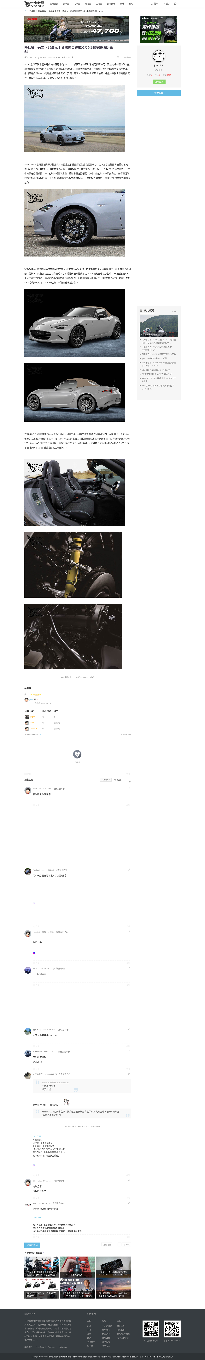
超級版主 (159, 70)
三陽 (89, 1330)
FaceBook (40, 1347)
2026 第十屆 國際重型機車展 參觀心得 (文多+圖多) (158, 387)
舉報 (128, 774)
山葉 (89, 1334)
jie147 (31, 700)
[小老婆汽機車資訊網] (34, 6)
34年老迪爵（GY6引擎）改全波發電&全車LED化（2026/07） (159, 364)
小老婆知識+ (107, 1326)
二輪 (89, 1321)
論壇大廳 (111, 4)
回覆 (29, 774)
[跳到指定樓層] (129, 782)
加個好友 (159, 82)
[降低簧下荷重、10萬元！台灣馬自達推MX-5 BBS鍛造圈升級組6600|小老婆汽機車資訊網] (74, 392)
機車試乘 (106, 1342)
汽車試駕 (106, 1346)
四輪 (119, 1321)
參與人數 (29, 711)
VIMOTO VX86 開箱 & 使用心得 (156, 370)
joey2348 (42, 57)
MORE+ (175, 311)
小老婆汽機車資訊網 (25, 11)
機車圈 (66, 4)
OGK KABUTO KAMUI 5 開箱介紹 (157, 374)
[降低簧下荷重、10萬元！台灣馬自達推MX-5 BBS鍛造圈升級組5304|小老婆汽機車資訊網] (73, 565)
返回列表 (107, 1244)
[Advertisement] (82, 837)
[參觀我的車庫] (159, 61)
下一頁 (127, 1244)
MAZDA (32, 57)
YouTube (51, 1347)
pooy (35, 789)
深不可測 (37, 1030)
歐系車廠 (121, 1326)
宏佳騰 (90, 1346)
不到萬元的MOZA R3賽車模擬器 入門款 (159, 354)
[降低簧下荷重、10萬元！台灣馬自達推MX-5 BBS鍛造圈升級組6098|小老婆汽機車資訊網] (74, 323)
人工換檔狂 (38, 1074)
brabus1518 (37, 1052)
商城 (122, 4)
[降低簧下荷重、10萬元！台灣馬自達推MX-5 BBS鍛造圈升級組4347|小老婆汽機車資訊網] (74, 492)
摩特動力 (91, 1342)
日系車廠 (42, 11)
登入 (168, 4)
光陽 (89, 1326)
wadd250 (36, 932)
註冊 (176, 4)
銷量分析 (106, 1334)
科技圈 (88, 4)
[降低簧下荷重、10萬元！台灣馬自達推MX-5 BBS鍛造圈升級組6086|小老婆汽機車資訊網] (74, 223)
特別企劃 (106, 1338)
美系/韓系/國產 (123, 1334)
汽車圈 (77, 4)
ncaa (34, 1181)
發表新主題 (32, 1245)
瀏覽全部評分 (126, 735)
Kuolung (36, 870)
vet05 (35, 969)
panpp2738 (33, 729)
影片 (131, 4)
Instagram (63, 1347)
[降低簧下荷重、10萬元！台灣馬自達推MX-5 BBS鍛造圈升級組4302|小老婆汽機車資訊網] (74, 118)
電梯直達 (118, 780)
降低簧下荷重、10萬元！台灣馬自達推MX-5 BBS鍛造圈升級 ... (76, 11)
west (34, 1203)
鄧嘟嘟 (32, 717)
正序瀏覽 (105, 780)
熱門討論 (54, 4)
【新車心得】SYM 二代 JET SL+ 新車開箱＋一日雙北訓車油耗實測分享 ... (159, 341)
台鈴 (89, 1338)
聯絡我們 (28, 1347)
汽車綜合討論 (123, 1338)
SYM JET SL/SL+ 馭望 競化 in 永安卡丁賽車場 (159, 380)
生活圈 (99, 4)
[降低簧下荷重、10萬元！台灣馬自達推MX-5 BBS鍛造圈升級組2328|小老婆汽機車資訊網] (73, 636)
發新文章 (158, 93)
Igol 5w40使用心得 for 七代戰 (154, 358)
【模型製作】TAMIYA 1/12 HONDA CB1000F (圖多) (157, 348)
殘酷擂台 (106, 1330)
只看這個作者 (67, 57)
